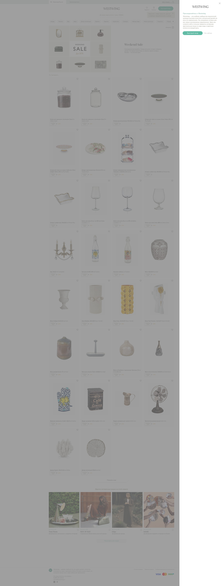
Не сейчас (208, 33)
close (219, 3)
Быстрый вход (192, 33)
